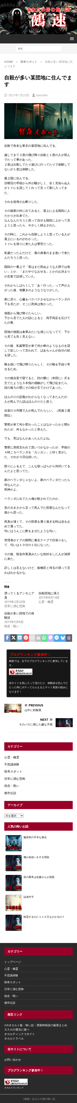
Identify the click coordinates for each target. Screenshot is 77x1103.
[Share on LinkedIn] (20, 638)
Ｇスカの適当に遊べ (16, 1029)
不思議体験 (11, 764)
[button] (71, 38)
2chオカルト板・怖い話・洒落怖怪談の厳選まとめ (35, 1025)
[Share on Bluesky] (63, 638)
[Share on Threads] (69, 638)
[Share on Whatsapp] (44, 638)
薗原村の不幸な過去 (35, 837)
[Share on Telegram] (57, 638)
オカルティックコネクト (19, 1034)
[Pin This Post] (26, 638)
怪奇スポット (13, 771)
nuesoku (42, 95)
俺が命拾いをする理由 (36, 857)
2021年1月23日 (18, 95)
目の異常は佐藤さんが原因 (39, 877)
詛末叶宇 (29, 896)
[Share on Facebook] (7, 638)
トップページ (12, 962)
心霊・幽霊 (11, 757)
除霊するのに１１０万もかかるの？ (44, 916)
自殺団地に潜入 (48, 593)
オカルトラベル (14, 1038)
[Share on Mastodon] (50, 638)
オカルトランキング (19, 677)
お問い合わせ (12, 1059)
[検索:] (39, 48)
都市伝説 (10, 793)
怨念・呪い (11, 786)
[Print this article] (38, 638)
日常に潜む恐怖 (14, 779)
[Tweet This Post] (13, 638)
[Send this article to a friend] (32, 638)
